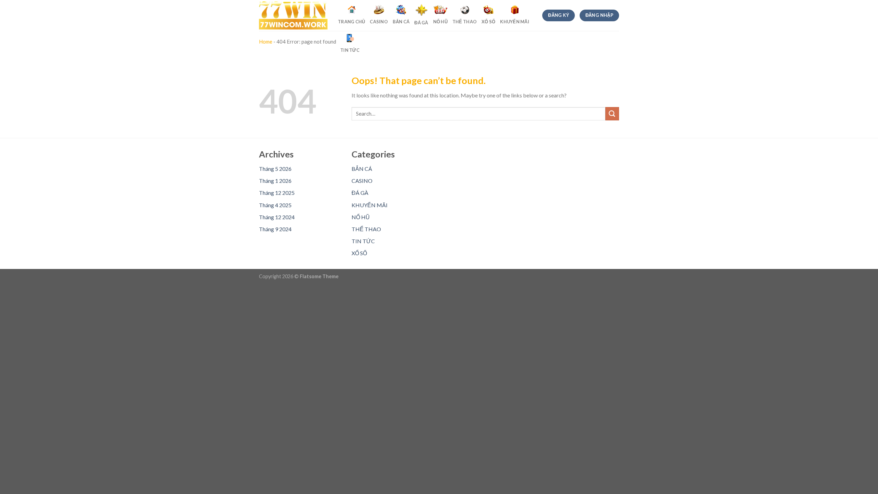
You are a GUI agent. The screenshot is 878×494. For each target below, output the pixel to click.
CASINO (362, 180)
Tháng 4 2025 (275, 205)
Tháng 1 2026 (275, 180)
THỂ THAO (366, 229)
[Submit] (612, 113)
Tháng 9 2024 (275, 229)
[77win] (293, 15)
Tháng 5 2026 (275, 168)
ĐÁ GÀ (360, 192)
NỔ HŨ (361, 217)
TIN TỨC (363, 241)
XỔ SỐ (359, 253)
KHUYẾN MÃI (370, 205)
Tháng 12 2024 (277, 217)
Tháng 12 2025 (277, 192)
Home (265, 41)
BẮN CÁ (362, 168)
